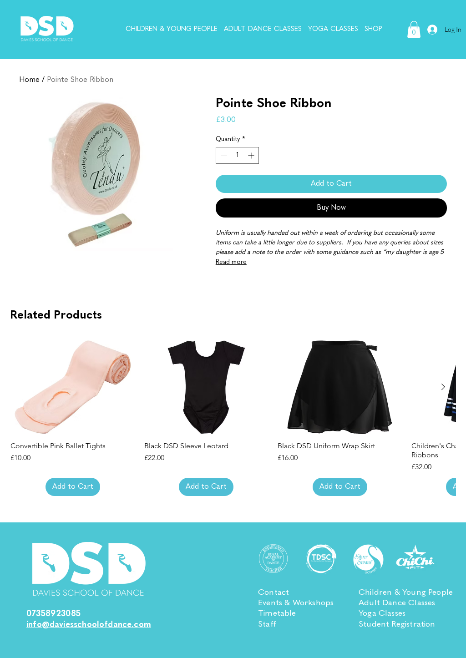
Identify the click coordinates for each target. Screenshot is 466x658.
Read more (231, 262)
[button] (414, 29)
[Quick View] (72, 387)
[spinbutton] (237, 155)
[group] (233, 418)
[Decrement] (222, 155)
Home (29, 80)
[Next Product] (443, 386)
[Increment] (252, 155)
